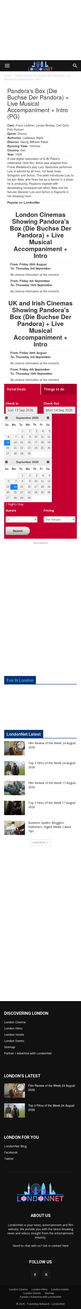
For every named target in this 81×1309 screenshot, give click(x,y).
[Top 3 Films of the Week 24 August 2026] (14, 768)
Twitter (9, 1159)
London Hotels (14, 1035)
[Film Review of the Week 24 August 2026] (14, 748)
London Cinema (15, 1022)
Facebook (10, 1152)
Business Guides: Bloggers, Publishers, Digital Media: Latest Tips (49, 827)
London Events (14, 1041)
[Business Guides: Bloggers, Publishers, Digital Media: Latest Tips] (14, 828)
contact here (60, 1246)
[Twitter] (46, 1274)
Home (7, 75)
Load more (39, 842)
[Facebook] (35, 1274)
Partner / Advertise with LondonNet (28, 1053)
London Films (13, 1028)
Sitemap (9, 1047)
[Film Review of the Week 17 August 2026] (14, 788)
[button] (7, 65)
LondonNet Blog (15, 1146)
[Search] (75, 65)
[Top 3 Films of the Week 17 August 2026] (14, 808)
